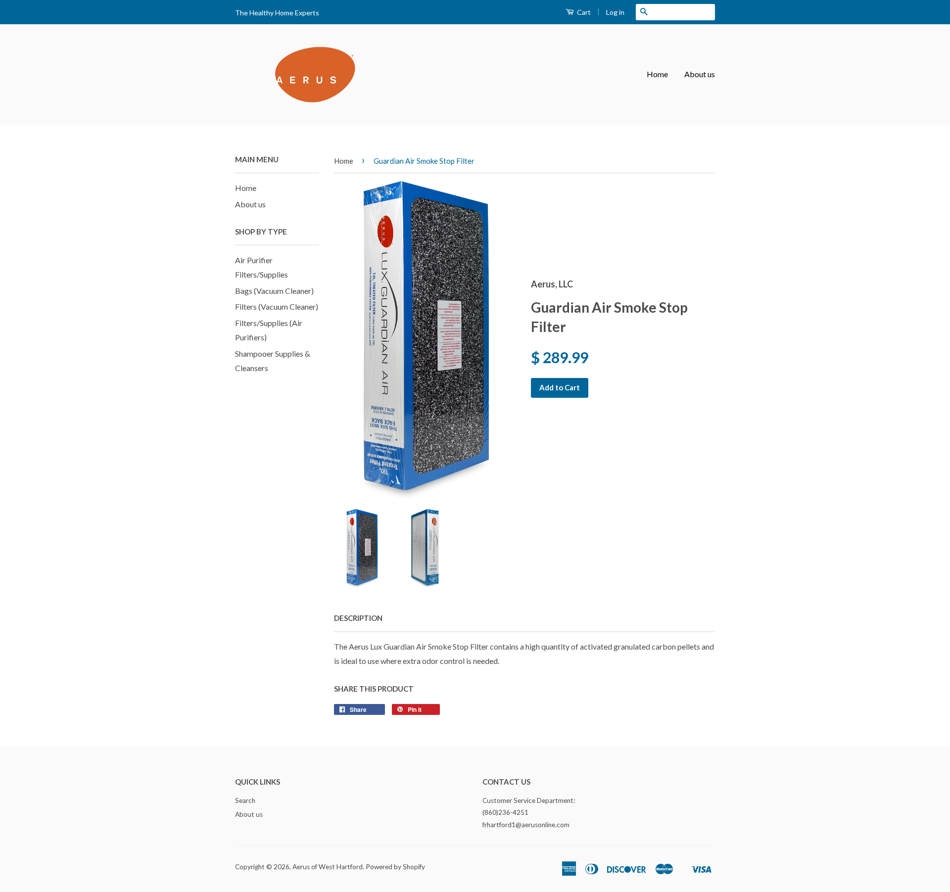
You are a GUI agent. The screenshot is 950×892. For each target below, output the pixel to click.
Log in (615, 12)
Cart (583, 12)
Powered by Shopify (395, 867)
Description (358, 617)
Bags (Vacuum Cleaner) (274, 290)
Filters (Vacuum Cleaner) (276, 306)
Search (245, 800)
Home (657, 74)
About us (699, 74)
